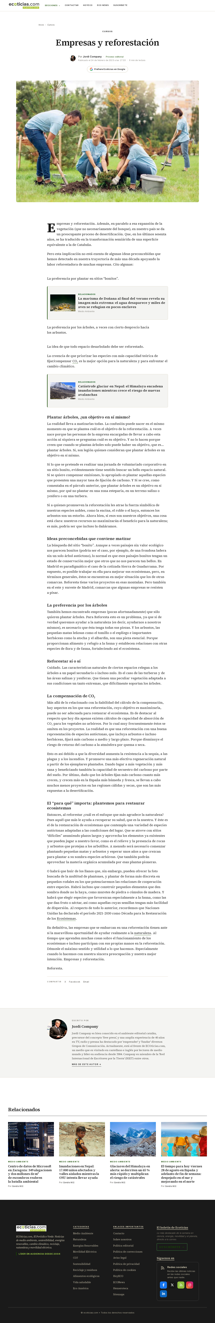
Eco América (81, 1288)
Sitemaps (118, 1294)
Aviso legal (119, 1257)
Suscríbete (120, 5)
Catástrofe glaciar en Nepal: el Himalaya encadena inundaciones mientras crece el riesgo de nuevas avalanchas (120, 390)
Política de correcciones (127, 1251)
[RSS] (180, 1285)
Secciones (51, 5)
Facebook (74, 981)
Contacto (118, 1233)
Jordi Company (92, 56)
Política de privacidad (126, 1264)
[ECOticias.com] (24, 5)
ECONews (119, 1282)
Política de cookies (124, 1270)
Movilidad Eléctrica (85, 1251)
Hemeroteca (120, 1288)
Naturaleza (79, 1239)
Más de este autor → (86, 1064)
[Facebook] (163, 1285)
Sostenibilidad (81, 1264)
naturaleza (142, 933)
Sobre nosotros (122, 1239)
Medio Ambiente (83, 1233)
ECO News (103, 5)
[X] (172, 1285)
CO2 (75, 1257)
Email (86, 981)
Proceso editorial (115, 56)
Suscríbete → (172, 1247)
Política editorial (123, 1245)
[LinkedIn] (163, 1293)
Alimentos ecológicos (86, 1276)
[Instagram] (189, 1285)
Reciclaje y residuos (85, 1270)
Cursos (51, 25)
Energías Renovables (85, 1245)
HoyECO (88, 5)
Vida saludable (82, 1282)
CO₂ (75, 361)
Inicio (41, 25)
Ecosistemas (66, 918)
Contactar (72, 5)
